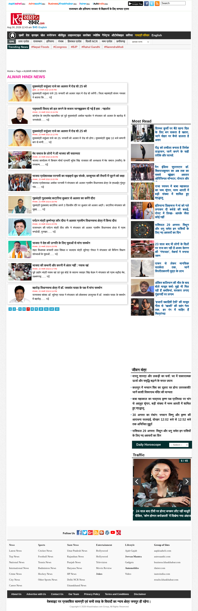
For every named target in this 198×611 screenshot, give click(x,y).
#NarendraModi (113, 46)
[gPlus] (90, 534)
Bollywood (102, 550)
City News (14, 579)
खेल (43, 35)
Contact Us (57, 594)
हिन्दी (35, 27)
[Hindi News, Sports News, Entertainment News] (12, 35)
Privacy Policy (92, 594)
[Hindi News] (27, 24)
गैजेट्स (105, 35)
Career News (15, 585)
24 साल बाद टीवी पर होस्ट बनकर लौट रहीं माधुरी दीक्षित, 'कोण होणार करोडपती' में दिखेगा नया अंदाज (162, 513)
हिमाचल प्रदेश (74, 41)
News (12, 544)
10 (41, 309)
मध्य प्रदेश (107, 41)
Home (10, 71)
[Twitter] (84, 534)
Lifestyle (130, 544)
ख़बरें (21, 35)
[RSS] (96, 534)
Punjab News (74, 562)
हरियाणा (50, 41)
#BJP (74, 46)
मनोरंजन (51, 35)
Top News (14, 556)
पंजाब (60, 41)
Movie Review (104, 568)
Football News (45, 556)
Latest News (15, 550)
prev (137, 481)
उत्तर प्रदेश (23, 41)
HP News (71, 573)
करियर (129, 35)
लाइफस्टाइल (74, 35)
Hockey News (45, 573)
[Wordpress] (107, 534)
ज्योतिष (96, 35)
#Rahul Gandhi (91, 46)
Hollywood (102, 556)
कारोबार (87, 35)
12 (51, 309)
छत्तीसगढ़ (120, 41)
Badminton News (47, 568)
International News (19, 568)
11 (46, 309)
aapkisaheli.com (162, 550)
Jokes (99, 573)
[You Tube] (112, 534)
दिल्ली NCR (92, 41)
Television (101, 562)
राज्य (11, 41)
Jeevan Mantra (133, 556)
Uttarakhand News (76, 585)
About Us (16, 594)
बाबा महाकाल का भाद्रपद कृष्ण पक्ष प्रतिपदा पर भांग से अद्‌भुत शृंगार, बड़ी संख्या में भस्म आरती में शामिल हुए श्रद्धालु (161, 403)
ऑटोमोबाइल (118, 35)
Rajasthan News (75, 556)
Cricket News (45, 550)
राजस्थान (37, 41)
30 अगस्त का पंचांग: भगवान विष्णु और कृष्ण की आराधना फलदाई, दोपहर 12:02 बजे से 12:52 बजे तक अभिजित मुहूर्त (161, 419)
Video (128, 573)
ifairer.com (159, 568)
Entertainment (104, 544)
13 (57, 309)
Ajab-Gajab (131, 550)
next (187, 481)
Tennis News (44, 562)
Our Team (73, 594)
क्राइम (35, 35)
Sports (41, 544)
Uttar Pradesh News (77, 550)
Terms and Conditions (117, 594)
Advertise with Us (36, 594)
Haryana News (74, 568)
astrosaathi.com (162, 556)
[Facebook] (79, 534)
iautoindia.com (162, 573)
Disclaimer (140, 594)
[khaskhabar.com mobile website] (118, 534)
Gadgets (129, 562)
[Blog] (101, 534)
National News (16, 562)
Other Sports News (47, 579)
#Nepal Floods (40, 46)
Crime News (15, 573)
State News (73, 544)
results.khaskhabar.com (166, 579)
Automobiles (132, 568)
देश (27, 35)
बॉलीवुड (62, 35)
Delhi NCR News (76, 579)
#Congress (60, 46)
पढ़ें (50, 97)
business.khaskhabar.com (167, 562)
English (43, 27)
